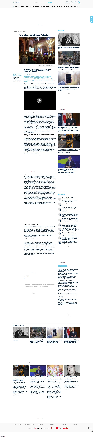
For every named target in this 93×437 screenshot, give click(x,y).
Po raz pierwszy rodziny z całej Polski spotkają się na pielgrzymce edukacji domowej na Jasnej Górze (67, 277)
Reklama (52, 424)
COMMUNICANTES (27, 284)
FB (25, 74)
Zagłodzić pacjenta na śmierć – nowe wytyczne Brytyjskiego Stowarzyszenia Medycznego (67, 299)
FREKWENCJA (38, 284)
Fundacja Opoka (17, 424)
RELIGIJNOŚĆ (41, 286)
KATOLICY (53, 284)
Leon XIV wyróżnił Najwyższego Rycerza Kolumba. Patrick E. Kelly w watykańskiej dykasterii (67, 303)
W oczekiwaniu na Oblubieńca (65, 280)
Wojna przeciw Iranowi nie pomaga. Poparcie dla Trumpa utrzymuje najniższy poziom (67, 291)
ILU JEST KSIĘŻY (44, 284)
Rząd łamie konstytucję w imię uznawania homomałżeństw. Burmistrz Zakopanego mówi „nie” (68, 295)
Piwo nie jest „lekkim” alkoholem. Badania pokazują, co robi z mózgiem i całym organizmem (68, 270)
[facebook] (92, 18)
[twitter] (92, 20)
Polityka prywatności (29, 424)
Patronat (64, 424)
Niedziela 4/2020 (19, 75)
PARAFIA (26, 286)
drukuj (30, 74)
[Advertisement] (46, 17)
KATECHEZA (48, 284)
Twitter (27, 74)
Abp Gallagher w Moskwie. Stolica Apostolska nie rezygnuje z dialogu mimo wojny (67, 286)
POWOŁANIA (30, 286)
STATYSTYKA (46, 286)
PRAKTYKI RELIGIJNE (36, 286)
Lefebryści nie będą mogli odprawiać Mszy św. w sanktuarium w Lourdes (68, 283)
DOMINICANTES (33, 284)
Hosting (75, 424)
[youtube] (92, 21)
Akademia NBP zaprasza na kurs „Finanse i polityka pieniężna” (68, 274)
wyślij (32, 74)
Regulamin (41, 424)
